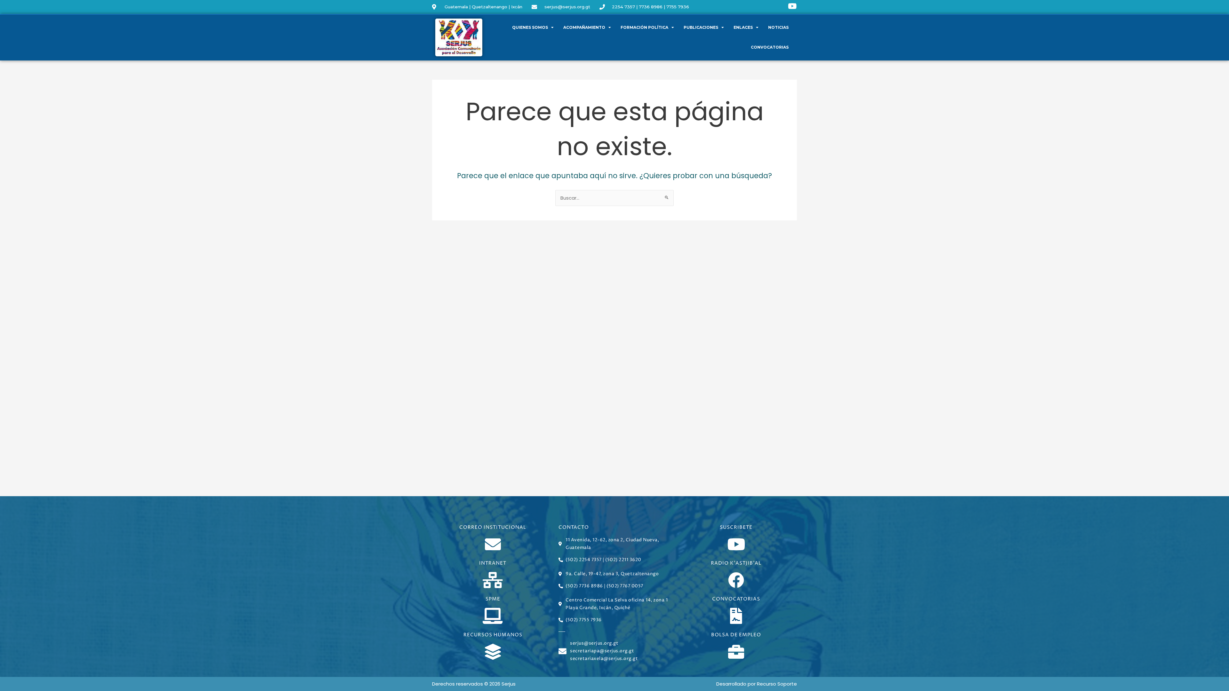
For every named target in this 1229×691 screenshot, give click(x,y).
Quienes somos (530, 27)
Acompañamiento (584, 27)
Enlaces (743, 27)
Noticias (778, 27)
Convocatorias (770, 47)
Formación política (644, 27)
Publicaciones (701, 27)
